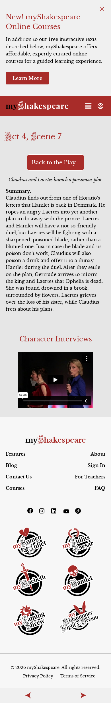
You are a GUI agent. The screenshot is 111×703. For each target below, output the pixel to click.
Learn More (27, 78)
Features (15, 454)
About (98, 454)
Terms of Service (77, 676)
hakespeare (37, 106)
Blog (11, 465)
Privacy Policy (38, 676)
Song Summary (83, 695)
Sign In (96, 465)
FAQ (99, 488)
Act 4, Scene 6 (28, 695)
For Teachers (90, 477)
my (55, 440)
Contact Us (19, 477)
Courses (15, 488)
